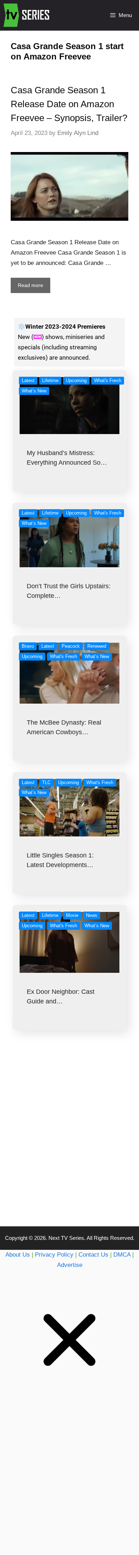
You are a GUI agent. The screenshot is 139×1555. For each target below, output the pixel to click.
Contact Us (93, 1254)
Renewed (96, 646)
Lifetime (50, 380)
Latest (28, 380)
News (91, 915)
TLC (46, 782)
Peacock (71, 646)
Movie (72, 915)
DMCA (121, 1254)
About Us (17, 1254)
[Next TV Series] (27, 15)
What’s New (34, 390)
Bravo (28, 646)
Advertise (69, 1265)
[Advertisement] (69, 1142)
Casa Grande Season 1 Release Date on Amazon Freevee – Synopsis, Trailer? (69, 104)
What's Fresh (107, 380)
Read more (30, 285)
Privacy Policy (54, 1254)
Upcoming (76, 380)
